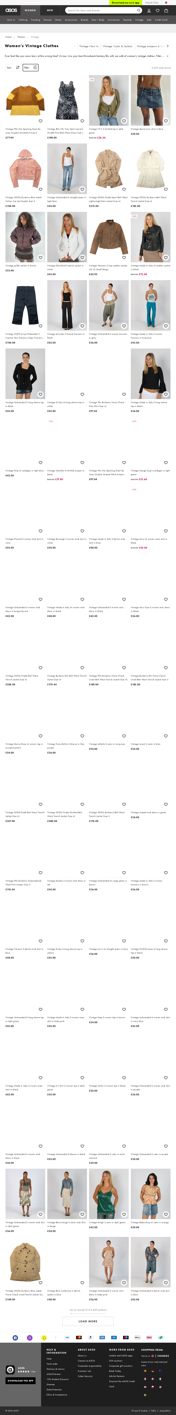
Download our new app (125, 2)
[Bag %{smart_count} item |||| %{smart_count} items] (166, 10)
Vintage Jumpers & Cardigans (155, 46)
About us (82, 1355)
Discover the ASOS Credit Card (122, 1384)
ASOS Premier (54, 1374)
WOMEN (30, 10)
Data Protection (54, 1389)
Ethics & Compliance (57, 1394)
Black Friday (115, 1370)
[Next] (167, 46)
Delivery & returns (55, 1368)
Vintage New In (89, 46)
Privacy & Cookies (140, 1410)
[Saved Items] (157, 10)
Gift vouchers (115, 1360)
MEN (50, 10)
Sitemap (51, 1384)
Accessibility (165, 1410)
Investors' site (84, 1370)
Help (49, 1358)
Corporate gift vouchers (120, 1365)
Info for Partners (117, 1376)
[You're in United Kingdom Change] (166, 2)
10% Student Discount (57, 1379)
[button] (145, 1371)
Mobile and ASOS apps (121, 1355)
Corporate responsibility (90, 1365)
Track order (52, 1363)
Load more (88, 1321)
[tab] (11, 19)
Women (21, 36)
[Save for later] (41, 121)
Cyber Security (85, 1376)
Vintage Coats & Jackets (118, 46)
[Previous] (74, 46)
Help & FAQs (151, 2)
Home (9, 36)
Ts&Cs (153, 1410)
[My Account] (149, 10)
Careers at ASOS (86, 1360)
